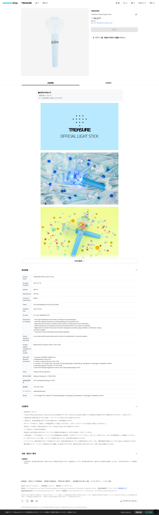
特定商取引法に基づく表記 (81, 481)
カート (125, 3)
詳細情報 (51, 83)
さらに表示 (78, 261)
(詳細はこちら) (71, 512)
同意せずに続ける (126, 512)
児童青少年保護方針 (50, 481)
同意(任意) (139, 512)
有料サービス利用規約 (35, 481)
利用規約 (24, 481)
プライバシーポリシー (64, 481)
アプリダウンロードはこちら (129, 501)
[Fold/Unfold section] (79, 270)
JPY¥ (44, 3)
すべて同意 (149, 512)
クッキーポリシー (96, 481)
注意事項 (108, 83)
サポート (152, 3)
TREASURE (95, 11)
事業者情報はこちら (122, 488)
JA (36, 3)
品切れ (114, 30)
